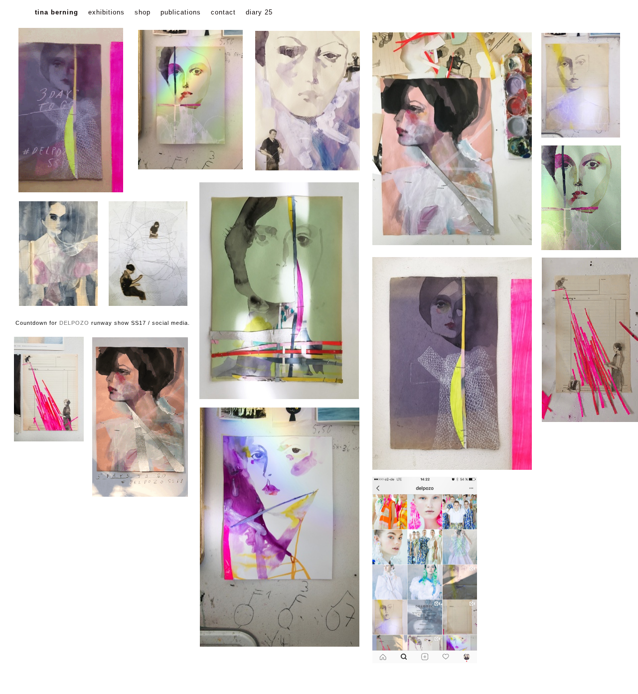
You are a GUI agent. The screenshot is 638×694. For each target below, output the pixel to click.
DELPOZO (74, 323)
